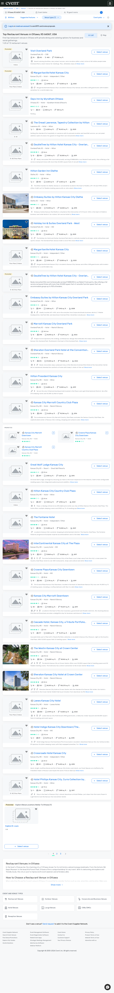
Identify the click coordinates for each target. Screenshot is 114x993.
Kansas (23, 8)
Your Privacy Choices (64, 940)
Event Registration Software (39, 935)
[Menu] (2, 3)
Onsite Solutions (8, 943)
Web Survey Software (37, 943)
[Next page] (65, 853)
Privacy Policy (89, 932)
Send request (48, 924)
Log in (11, 26)
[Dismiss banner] (108, 26)
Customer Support (63, 937)
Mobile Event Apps (36, 937)
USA (17, 8)
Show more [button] (56, 885)
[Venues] (110, 3)
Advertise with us (91, 940)
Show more (80, 64)
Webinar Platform (35, 945)
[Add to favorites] (26, 49)
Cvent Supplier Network (10, 932)
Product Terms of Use (92, 935)
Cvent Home (61, 932)
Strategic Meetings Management (40, 940)
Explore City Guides (9, 940)
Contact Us (61, 935)
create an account (22, 26)
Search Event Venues (9, 935)
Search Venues (8, 8)
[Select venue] (53, 433)
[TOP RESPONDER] (32, 72)
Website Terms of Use (92, 937)
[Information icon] (108, 17)
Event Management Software (39, 932)
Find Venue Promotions (10, 937)
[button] (53, 12)
